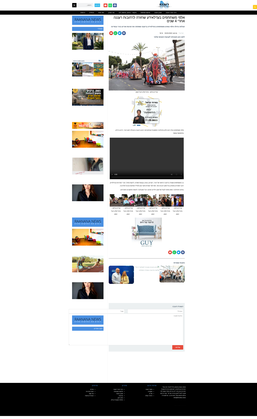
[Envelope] (105, 5)
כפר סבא (101, 12)
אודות (92, 389)
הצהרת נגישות (89, 395)
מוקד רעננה (149, 389)
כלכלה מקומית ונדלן (117, 400)
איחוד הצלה (148, 395)
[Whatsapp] (110, 5)
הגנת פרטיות (90, 391)
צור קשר (91, 393)
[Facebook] (115, 5)
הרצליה (91, 12)
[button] (255, 7)
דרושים (83, 12)
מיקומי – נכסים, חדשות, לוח (127, 12)
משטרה (150, 391)
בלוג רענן (120, 398)
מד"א (150, 393)
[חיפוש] (74, 5)
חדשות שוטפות (145, 12)
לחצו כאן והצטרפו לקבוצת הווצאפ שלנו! (169, 37)
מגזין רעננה (158, 12)
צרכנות (121, 395)
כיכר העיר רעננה (171, 12)
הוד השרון (111, 12)
